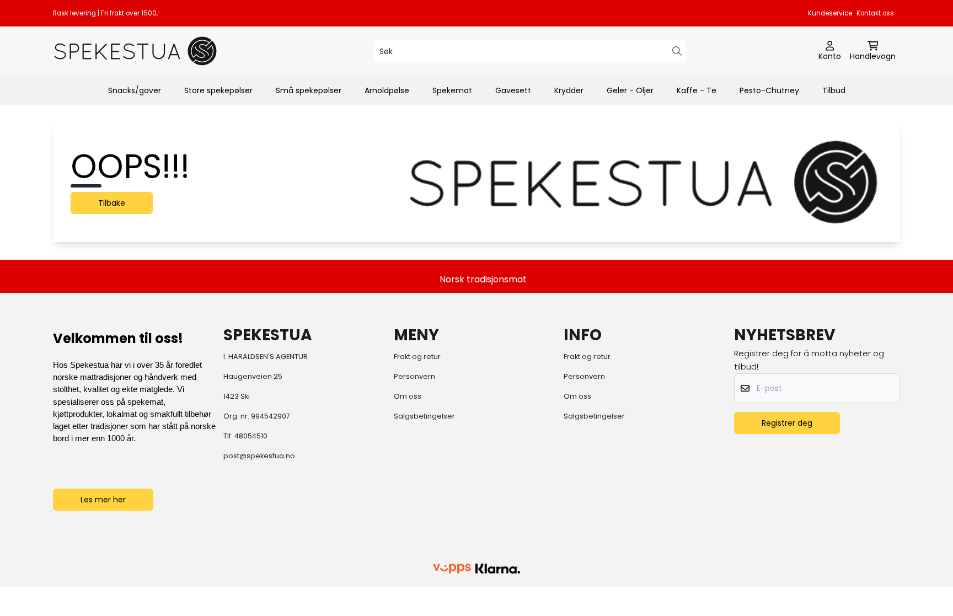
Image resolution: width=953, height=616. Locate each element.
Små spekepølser (308, 90)
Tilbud (833, 90)
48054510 (250, 436)
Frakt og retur (417, 356)
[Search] (677, 51)
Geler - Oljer (630, 90)
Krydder (568, 90)
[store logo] (135, 51)
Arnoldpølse (387, 90)
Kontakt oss (875, 13)
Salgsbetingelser (424, 416)
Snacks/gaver (134, 90)
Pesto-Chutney (769, 90)
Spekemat (452, 90)
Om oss (407, 396)
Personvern (414, 376)
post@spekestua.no (259, 455)
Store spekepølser (218, 90)
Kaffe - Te (696, 90)
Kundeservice (830, 13)
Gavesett (513, 90)
